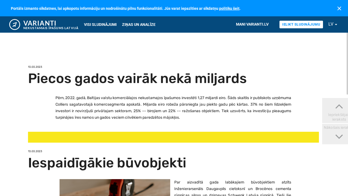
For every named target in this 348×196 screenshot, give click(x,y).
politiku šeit (229, 8)
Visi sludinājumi (100, 24)
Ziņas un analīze (139, 24)
